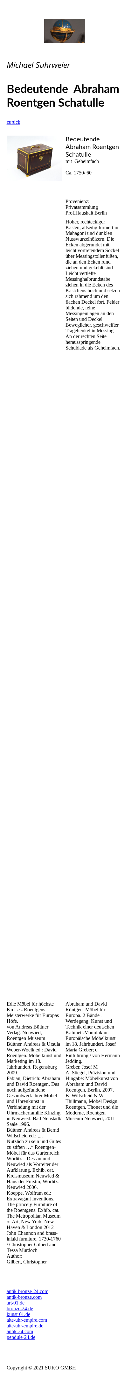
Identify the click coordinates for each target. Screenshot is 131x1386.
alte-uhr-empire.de (25, 1325)
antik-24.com (20, 1331)
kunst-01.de (18, 1314)
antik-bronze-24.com (27, 1291)
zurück (13, 122)
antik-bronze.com (24, 1297)
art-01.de (15, 1302)
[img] (66, 31)
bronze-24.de (20, 1308)
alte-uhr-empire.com (27, 1320)
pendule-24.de (21, 1337)
